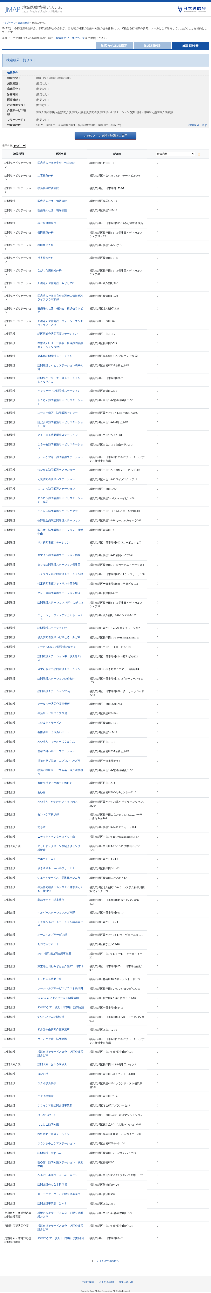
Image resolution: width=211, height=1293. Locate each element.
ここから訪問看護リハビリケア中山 (59, 510)
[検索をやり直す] (198, 125)
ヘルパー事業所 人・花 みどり (58, 1175)
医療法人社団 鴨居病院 (52, 200)
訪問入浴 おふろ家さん (52, 1064)
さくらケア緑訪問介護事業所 (55, 1105)
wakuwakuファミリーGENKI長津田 (58, 997)
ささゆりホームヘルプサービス (56, 868)
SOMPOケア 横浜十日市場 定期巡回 (61, 1238)
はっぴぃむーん (47, 1115)
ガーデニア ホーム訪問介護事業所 (59, 1193)
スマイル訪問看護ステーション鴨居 (59, 555)
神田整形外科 (46, 245)
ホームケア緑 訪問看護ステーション (60, 457)
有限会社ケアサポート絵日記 (55, 782)
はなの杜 (43, 1073)
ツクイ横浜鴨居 (47, 1083)
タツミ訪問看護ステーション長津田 (59, 564)
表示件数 (7, 145)
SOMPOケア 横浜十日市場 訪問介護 (61, 1007)
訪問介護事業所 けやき (52, 1203)
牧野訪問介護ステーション (54, 1133)
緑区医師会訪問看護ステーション (58, 333)
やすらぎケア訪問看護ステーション (59, 669)
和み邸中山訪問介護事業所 (54, 1029)
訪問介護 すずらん (50, 1152)
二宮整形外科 (46, 175)
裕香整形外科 (46, 257)
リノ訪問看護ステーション (54, 542)
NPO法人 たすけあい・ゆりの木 (57, 801)
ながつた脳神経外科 (50, 270)
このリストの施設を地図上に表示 (105, 135)
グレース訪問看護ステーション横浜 (59, 593)
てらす (42, 827)
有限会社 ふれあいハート (54, 732)
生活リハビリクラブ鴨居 (52, 713)
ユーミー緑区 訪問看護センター (58, 412)
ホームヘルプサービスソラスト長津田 (60, 988)
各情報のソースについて (70, 38)
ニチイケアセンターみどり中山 (56, 836)
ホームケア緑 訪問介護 (52, 1038)
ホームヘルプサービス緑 (52, 934)
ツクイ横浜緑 (46, 1096)
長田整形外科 (46, 232)
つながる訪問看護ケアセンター (56, 469)
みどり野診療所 (47, 223)
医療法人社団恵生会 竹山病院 (56, 162)
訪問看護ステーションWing (54, 691)
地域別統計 (152, 45)
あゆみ (42, 792)
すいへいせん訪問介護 (51, 1016)
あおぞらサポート (48, 944)
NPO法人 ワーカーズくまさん (56, 741)
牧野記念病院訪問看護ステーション (59, 520)
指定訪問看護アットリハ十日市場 (58, 583)
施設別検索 (23, 22)
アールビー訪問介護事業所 (54, 703)
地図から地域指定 (114, 45)
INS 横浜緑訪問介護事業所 (54, 953)
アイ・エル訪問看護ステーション (58, 434)
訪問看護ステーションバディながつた (60, 602)
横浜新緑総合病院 (48, 188)
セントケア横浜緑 (48, 814)
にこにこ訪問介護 (48, 1124)
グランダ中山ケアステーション (56, 1143)
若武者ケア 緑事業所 (51, 899)
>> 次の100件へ (109, 1261)
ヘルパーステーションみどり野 (56, 912)
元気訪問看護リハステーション (56, 479)
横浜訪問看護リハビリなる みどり (59, 637)
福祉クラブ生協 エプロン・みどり (59, 760)
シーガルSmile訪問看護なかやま (57, 646)
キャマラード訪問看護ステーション (59, 390)
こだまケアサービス (50, 722)
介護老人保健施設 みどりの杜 (56, 283)
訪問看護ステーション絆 (52, 627)
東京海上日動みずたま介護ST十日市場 (60, 966)
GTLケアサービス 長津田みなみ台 (59, 877)
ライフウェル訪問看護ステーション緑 (60, 574)
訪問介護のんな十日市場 (52, 1184)
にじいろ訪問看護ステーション (56, 488)
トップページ (9, 22)
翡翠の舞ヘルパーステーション (56, 751)
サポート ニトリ (48, 858)
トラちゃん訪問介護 (50, 978)
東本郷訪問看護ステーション (55, 355)
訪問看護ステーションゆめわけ (56, 678)
